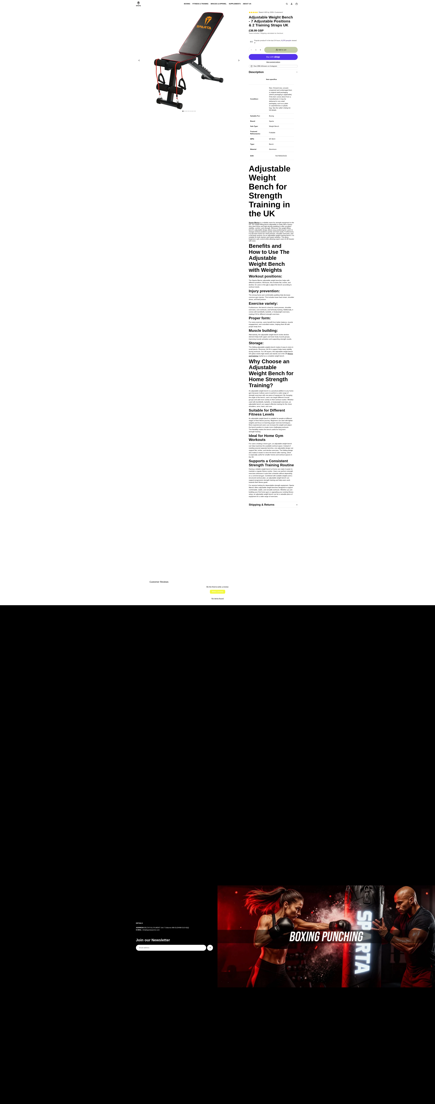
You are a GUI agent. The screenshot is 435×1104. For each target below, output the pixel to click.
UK (267, 285)
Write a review (217, 592)
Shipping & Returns (261, 504)
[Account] (291, 3)
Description (256, 72)
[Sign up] (210, 948)
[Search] (286, 3)
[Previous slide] (138, 60)
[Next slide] (239, 60)
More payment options (273, 62)
